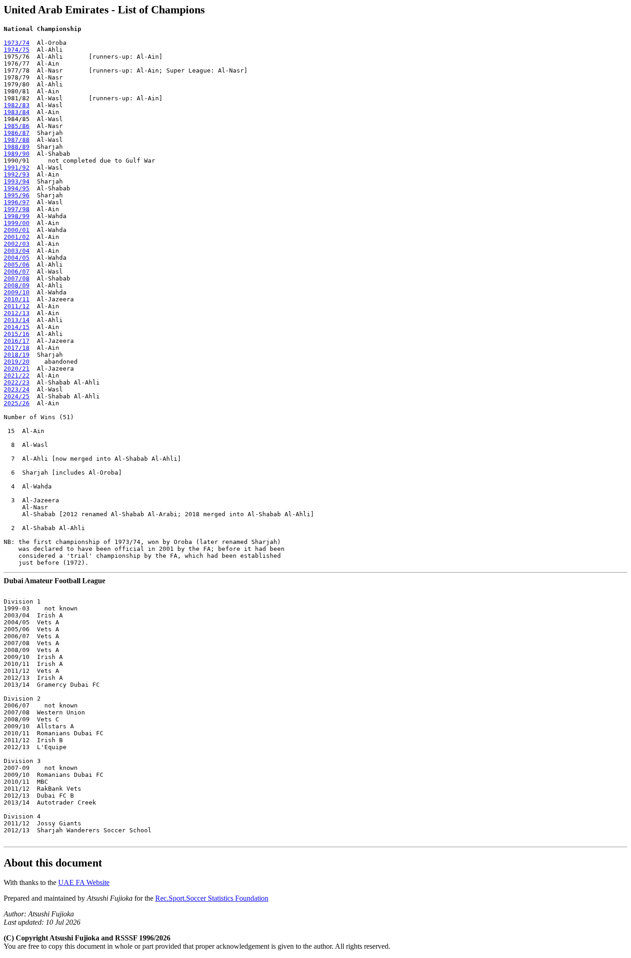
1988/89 (17, 146)
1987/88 (17, 139)
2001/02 (17, 236)
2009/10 (17, 292)
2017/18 (17, 347)
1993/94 (17, 181)
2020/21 (17, 368)
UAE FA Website (83, 882)
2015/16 (17, 333)
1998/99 (17, 216)
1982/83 (17, 105)
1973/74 (17, 42)
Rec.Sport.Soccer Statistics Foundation (211, 898)
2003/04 (17, 250)
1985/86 (17, 125)
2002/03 (17, 243)
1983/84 (17, 112)
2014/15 (17, 326)
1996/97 (17, 202)
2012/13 (17, 313)
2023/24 (17, 389)
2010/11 (17, 299)
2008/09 (17, 285)
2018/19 (17, 354)
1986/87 (17, 132)
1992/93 (17, 174)
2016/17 (17, 340)
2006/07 (17, 271)
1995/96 (17, 195)
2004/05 (17, 257)
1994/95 (17, 188)
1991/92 (17, 167)
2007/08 (17, 278)
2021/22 (17, 375)
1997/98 (17, 209)
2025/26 (17, 403)
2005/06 (17, 264)
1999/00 (17, 223)
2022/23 (17, 382)
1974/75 (17, 49)
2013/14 (17, 320)
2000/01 (17, 229)
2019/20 (17, 361)
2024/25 (17, 396)
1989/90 (17, 153)
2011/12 (17, 306)
